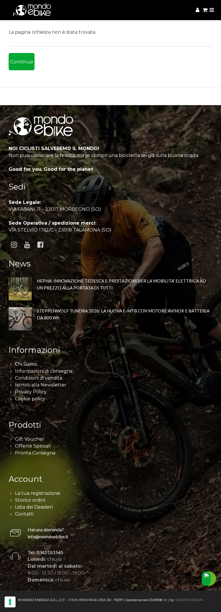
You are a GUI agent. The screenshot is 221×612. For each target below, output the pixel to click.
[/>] (20, 288)
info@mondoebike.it (48, 536)
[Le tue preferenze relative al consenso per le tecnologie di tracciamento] (10, 601)
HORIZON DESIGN (189, 600)
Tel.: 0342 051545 (45, 552)
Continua (21, 62)
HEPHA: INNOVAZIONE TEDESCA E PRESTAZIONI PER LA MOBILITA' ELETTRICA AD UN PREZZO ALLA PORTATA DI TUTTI (121, 284)
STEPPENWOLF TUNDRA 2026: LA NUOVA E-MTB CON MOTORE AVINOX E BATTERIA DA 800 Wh (123, 314)
